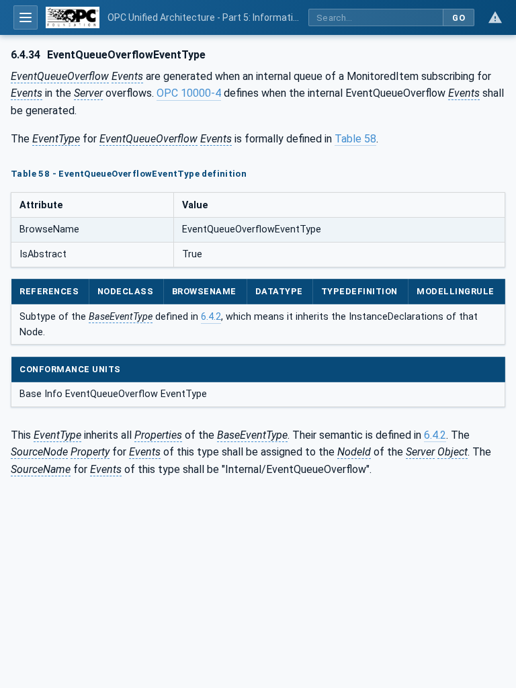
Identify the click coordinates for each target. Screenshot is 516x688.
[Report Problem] (495, 17)
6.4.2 (211, 316)
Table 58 (355, 138)
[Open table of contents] (25, 17)
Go (458, 18)
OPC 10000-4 (189, 93)
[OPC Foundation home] (72, 17)
